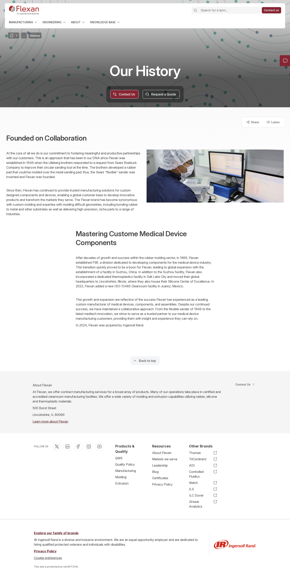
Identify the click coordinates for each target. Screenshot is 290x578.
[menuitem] (23, 22)
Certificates (160, 478)
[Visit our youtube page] (99, 446)
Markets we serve (164, 459)
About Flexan (161, 453)
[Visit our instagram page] (89, 446)
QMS (119, 458)
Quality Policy (125, 464)
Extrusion (122, 483)
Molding (120, 477)
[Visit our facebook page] (78, 446)
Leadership (160, 465)
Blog (155, 472)
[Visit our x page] (57, 446)
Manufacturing (125, 471)
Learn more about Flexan (50, 421)
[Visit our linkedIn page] (67, 446)
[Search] (195, 10)
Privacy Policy (162, 484)
